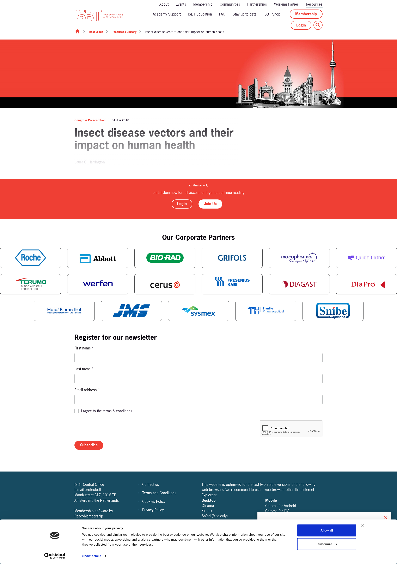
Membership (203, 4)
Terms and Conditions (159, 493)
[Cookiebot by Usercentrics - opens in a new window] (55, 556)
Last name (84, 369)
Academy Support (167, 14)
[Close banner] (362, 525)
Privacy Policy (153, 509)
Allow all (326, 530)
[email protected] (87, 489)
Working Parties (286, 4)
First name (84, 348)
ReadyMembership (88, 516)
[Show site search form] (318, 25)
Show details (91, 556)
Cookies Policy (153, 501)
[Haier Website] (64, 311)
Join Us (210, 203)
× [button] (385, 517)
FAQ (222, 14)
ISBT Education (200, 14)
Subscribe (89, 445)
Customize (324, 544)
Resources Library (124, 32)
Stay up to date (244, 14)
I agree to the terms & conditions (106, 411)
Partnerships (257, 4)
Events (181, 4)
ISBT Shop (272, 14)
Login (301, 25)
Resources (314, 4)
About (164, 4)
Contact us (150, 484)
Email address (87, 389)
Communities (230, 4)
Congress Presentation (89, 120)
